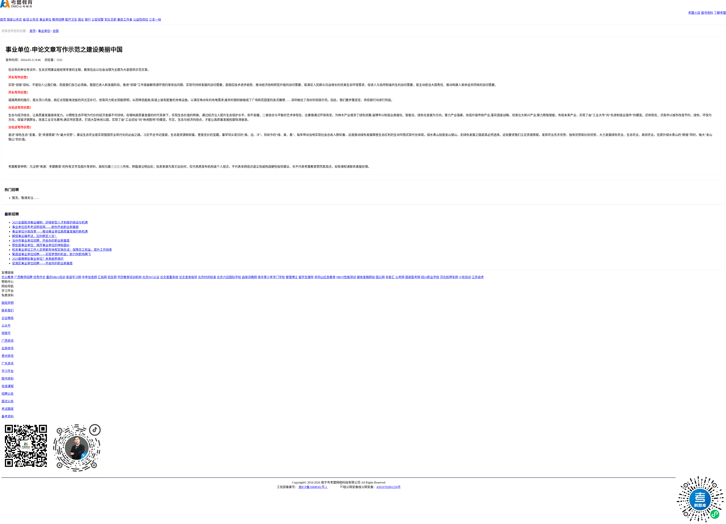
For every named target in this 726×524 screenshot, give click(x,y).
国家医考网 (412, 277)
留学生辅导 (306, 277)
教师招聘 (58, 19)
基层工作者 (124, 19)
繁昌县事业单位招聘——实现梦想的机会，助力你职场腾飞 (51, 254)
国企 (81, 19)
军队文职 (110, 19)
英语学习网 (73, 277)
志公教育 (8, 277)
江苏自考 (478, 277)
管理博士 (292, 277)
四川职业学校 (430, 277)
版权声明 (8, 302)
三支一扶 (155, 19)
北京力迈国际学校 (229, 277)
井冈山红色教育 (325, 277)
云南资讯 (8, 348)
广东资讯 (8, 363)
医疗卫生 (71, 19)
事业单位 (45, 19)
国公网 (380, 277)
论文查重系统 (169, 277)
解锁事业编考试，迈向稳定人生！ (34, 236)
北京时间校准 (207, 277)
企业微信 (8, 318)
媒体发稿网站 (366, 277)
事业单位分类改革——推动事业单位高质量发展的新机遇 (50, 231)
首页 (3, 19)
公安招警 (98, 19)
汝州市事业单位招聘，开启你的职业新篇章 (41, 240)
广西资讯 (8, 340)
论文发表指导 (188, 277)
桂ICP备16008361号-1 (313, 487)
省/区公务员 (31, 19)
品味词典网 (249, 277)
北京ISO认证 (150, 277)
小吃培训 (465, 277)
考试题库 (8, 408)
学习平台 (8, 371)
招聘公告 (8, 393)
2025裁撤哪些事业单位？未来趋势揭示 (38, 258)
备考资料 (8, 416)
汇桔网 (102, 277)
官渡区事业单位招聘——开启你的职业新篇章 (42, 263)
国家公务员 (14, 19)
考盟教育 (117, 166)
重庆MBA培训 (55, 277)
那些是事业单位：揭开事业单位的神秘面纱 (41, 245)
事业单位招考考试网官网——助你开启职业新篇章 (45, 227)
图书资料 (707, 12)
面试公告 (8, 401)
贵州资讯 (8, 355)
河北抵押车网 (449, 277)
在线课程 (8, 386)
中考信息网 (89, 277)
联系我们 (8, 310)
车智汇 (390, 277)
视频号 (6, 333)
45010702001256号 (388, 487)
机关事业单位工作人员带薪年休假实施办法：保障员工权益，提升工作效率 (62, 249)
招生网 (112, 277)
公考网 (399, 277)
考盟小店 (694, 12)
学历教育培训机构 (129, 277)
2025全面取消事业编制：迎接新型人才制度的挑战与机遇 (50, 222)
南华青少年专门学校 (271, 277)
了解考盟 (720, 12)
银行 (88, 19)
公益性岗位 (140, 19)
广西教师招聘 (23, 277)
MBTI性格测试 (346, 277)
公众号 (6, 325)
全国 (56, 31)
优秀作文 (39, 277)
